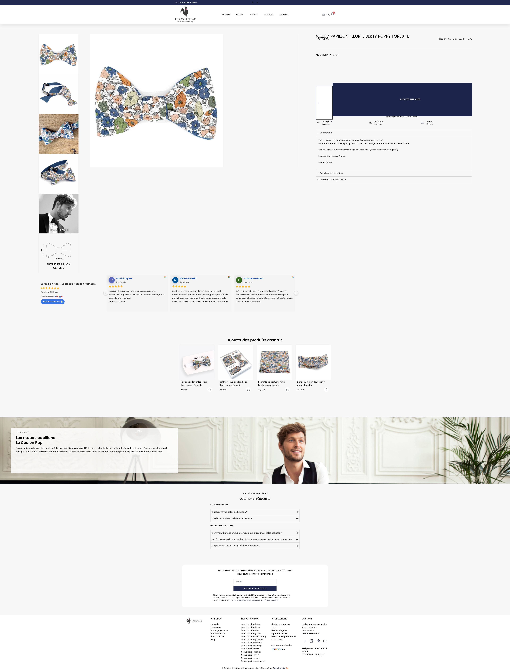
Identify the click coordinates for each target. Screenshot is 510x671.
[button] (257, 2)
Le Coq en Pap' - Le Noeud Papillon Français (68, 284)
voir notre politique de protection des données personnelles (254, 600)
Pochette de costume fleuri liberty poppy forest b (271, 383)
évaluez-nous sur (51, 301)
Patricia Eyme (124, 278)
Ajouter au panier (410, 99)
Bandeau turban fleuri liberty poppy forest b (311, 383)
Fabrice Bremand (253, 278)
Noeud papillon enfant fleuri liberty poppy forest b (194, 383)
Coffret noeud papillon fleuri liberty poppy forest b (233, 383)
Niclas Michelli (188, 278)
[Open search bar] (328, 14)
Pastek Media (279, 668)
